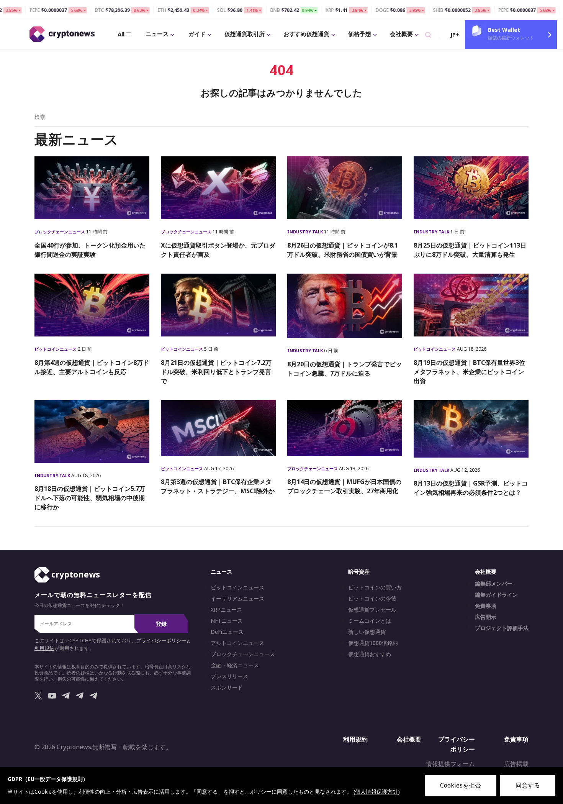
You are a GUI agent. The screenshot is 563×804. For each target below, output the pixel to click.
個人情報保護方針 (376, 791)
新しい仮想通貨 (367, 632)
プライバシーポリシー (161, 640)
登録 (161, 623)
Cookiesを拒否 (460, 785)
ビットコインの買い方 (375, 587)
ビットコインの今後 (372, 599)
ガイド (197, 34)
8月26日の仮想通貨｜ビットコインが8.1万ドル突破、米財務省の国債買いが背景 (342, 250)
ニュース (157, 34)
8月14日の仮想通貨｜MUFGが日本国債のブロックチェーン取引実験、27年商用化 (344, 486)
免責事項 (485, 606)
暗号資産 (359, 571)
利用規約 (44, 648)
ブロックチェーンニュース (60, 232)
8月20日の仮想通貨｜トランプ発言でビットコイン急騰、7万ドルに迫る (344, 368)
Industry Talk (305, 232)
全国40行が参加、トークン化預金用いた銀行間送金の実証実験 (90, 250)
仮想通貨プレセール (372, 610)
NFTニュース (227, 621)
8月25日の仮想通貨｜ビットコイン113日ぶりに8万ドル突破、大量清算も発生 (470, 250)
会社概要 (401, 34)
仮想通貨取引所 (244, 34)
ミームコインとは (369, 621)
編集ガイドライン (496, 595)
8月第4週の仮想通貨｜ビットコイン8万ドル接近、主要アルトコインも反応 (91, 367)
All (121, 34)
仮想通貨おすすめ (369, 654)
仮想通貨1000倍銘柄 (373, 643)
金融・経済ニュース (235, 665)
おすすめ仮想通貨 (306, 34)
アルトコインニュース (237, 643)
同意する (528, 785)
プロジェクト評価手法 (502, 628)
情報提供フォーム (450, 764)
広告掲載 (516, 764)
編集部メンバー (493, 584)
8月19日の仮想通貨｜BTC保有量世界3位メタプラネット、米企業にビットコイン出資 (469, 371)
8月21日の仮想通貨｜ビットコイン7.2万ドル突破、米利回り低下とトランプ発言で (216, 371)
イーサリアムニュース (237, 599)
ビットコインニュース (56, 349)
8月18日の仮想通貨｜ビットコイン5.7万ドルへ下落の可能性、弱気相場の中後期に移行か (89, 497)
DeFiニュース (227, 632)
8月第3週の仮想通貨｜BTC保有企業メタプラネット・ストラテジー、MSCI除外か (218, 486)
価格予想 (359, 34)
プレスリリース (229, 676)
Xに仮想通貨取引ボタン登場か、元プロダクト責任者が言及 (218, 250)
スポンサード (227, 687)
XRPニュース (226, 610)
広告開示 (485, 617)
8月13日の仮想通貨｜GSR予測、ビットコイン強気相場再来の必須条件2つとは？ (471, 488)
